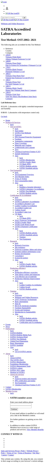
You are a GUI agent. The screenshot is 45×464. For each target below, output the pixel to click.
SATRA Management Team (20, 366)
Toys (16, 150)
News (8, 327)
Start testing (19, 131)
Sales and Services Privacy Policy (13, 451)
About (8, 354)
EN (13, 20)
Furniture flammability (23, 308)
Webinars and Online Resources (12, 24)
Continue (14, 409)
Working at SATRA (17, 372)
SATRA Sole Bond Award (24, 225)
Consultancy (19, 256)
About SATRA (15, 358)
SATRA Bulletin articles (28, 166)
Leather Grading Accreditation (26, 206)
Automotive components (24, 141)
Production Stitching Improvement (27, 279)
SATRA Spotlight (16, 345)
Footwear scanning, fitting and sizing (28, 250)
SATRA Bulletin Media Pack (20, 335)
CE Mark (18, 214)
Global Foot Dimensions (19, 341)
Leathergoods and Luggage (25, 147)
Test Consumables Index (24, 181)
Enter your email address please (21, 402)
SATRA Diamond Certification (26, 227)
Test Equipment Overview (24, 175)
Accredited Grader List (23, 208)
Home (8, 120)
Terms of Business (24, 453)
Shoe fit (17, 304)
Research (13, 241)
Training (22, 237)
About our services (17, 374)
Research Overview (22, 245)
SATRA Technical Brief (19, 337)
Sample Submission (22, 154)
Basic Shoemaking (17, 343)
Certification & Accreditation (20, 195)
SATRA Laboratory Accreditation (31, 189)
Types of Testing (21, 179)
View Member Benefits (35, 430)
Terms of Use (12, 453)
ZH (27, 20)
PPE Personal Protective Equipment (28, 137)
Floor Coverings (21, 143)
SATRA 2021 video (17, 370)
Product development (22, 254)
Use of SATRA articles (23, 352)
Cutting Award (20, 210)
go (24, 17)
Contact (8, 387)
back (12, 125)
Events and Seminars (22, 310)
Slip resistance (20, 247)
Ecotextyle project (21, 258)
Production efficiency (18, 268)
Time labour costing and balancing (27, 275)
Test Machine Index (22, 177)
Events (8, 324)
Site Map (36, 453)
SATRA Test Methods (23, 133)
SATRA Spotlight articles (28, 168)
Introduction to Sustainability (25, 312)
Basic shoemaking (21, 302)
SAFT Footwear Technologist (26, 220)
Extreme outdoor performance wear (28, 252)
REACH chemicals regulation (26, 306)
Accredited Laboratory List (24, 204)
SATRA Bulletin (16, 333)
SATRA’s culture (16, 368)
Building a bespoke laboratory (30, 187)
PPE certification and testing (25, 381)
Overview (18, 200)
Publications (10, 329)
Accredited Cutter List (23, 212)
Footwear (18, 135)
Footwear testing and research (25, 379)
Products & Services (13, 122)
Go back (4, 116)
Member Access (11, 391)
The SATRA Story (17, 360)
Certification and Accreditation (30, 322)
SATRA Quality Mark (27, 162)
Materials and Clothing (23, 145)
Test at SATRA (15, 127)
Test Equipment (16, 170)
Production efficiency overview (26, 272)
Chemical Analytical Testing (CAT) (27, 152)
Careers (4, 455)
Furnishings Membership (19, 364)
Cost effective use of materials (26, 277)
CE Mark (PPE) (25, 164)
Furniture (18, 139)
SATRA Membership (27, 160)
